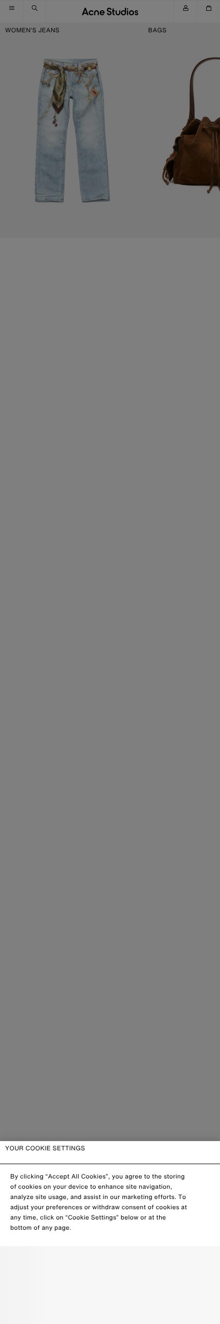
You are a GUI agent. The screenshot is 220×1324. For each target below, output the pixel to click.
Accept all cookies (109, 1308)
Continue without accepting (106, 1286)
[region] (110, 1232)
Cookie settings (110, 1263)
